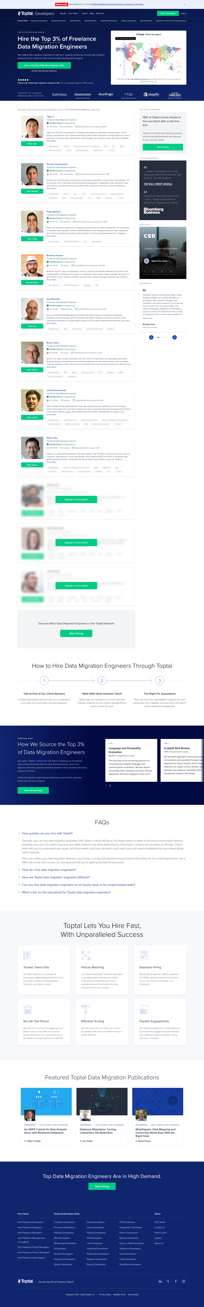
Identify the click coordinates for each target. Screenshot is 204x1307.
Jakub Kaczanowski (56, 390)
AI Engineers (60, 1248)
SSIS (105, 146)
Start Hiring (76, 633)
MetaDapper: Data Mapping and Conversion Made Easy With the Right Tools (156, 1132)
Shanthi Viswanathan (57, 164)
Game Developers (95, 1227)
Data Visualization (55, 150)
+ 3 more (111, 150)
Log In (183, 13)
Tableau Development (89, 420)
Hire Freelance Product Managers (34, 1252)
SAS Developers (91, 20)
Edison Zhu (52, 437)
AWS (64, 198)
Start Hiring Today (33, 790)
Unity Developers (127, 1259)
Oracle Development (97, 194)
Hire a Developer (168, 13)
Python (68, 150)
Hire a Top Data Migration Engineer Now (44, 65)
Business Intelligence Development (86, 146)
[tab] (158, 337)
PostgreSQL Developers (130, 1227)
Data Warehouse (54, 424)
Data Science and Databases (54, 1125)
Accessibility (133, 1294)
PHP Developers (127, 1222)
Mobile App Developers (65, 1243)
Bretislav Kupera (55, 255)
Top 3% (63, 13)
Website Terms (119, 1294)
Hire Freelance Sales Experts (31, 1257)
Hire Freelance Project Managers (33, 1247)
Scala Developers (127, 1253)
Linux (83, 194)
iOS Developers (94, 1237)
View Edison (32, 464)
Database (108, 198)
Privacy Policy (105, 1294)
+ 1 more (120, 198)
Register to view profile (76, 499)
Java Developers (95, 1243)
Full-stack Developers (64, 1222)
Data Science (98, 150)
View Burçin (32, 369)
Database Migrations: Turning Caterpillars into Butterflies (98, 1131)
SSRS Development (72, 424)
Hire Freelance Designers (30, 1227)
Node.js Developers (96, 1264)
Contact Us (159, 1227)
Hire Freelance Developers (30, 1222)
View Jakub (32, 417)
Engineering (30, 1125)
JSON (98, 198)
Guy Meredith (53, 299)
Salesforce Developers (109, 20)
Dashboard (52, 471)
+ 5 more (117, 424)
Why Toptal (159, 1222)
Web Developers (62, 1237)
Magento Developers (97, 1259)
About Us (100, 13)
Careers (158, 1237)
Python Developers (128, 1232)
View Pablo (32, 238)
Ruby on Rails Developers (131, 1243)
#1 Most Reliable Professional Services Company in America (117, 4)
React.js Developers (128, 1237)
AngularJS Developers (64, 1259)
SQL (121, 146)
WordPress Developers (130, 1264)
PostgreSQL (53, 198)
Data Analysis (97, 241)
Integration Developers (39, 20)
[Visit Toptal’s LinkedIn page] (160, 1281)
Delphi (66, 146)
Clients (85, 13)
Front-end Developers (64, 1227)
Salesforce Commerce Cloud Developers (171, 20)
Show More (51, 140)
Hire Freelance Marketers (30, 1232)
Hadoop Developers (96, 1232)
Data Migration (54, 146)
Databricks (106, 467)
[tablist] (163, 337)
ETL (113, 146)
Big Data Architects (58, 20)
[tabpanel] (163, 309)
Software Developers (64, 1232)
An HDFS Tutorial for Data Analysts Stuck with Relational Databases (45, 1131)
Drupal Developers (95, 1222)
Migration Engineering (94, 329)
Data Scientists (75, 20)
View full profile (32, 126)
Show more (148, 318)
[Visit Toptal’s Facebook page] (176, 1281)
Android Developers (63, 1253)
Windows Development (101, 424)
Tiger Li (50, 116)
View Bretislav (32, 282)
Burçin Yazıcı (53, 342)
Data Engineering (82, 150)
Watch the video (159, 261)
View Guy (32, 326)
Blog (92, 13)
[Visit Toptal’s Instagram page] (183, 1281)
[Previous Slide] (151, 337)
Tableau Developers (128, 20)
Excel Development (56, 376)
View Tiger (32, 143)
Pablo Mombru (54, 211)
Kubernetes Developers (98, 1253)
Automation (72, 376)
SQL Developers (146, 20)
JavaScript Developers (97, 1248)
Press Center (160, 1232)
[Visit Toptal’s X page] (168, 1281)
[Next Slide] (174, 337)
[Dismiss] (185, 4)
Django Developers (63, 1264)
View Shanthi (32, 191)
